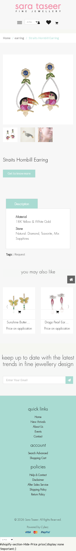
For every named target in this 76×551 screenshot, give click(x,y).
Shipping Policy (38, 489)
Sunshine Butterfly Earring (19, 322)
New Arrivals (38, 421)
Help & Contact (38, 475)
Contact (38, 436)
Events (38, 431)
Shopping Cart (38, 458)
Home (7, 38)
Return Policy (38, 494)
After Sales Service (38, 484)
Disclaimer (38, 479)
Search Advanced (38, 453)
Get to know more (19, 173)
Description (22, 204)
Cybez (44, 527)
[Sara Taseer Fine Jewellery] (38, 8)
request (19, 254)
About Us (38, 426)
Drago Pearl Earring (57, 322)
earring (19, 38)
